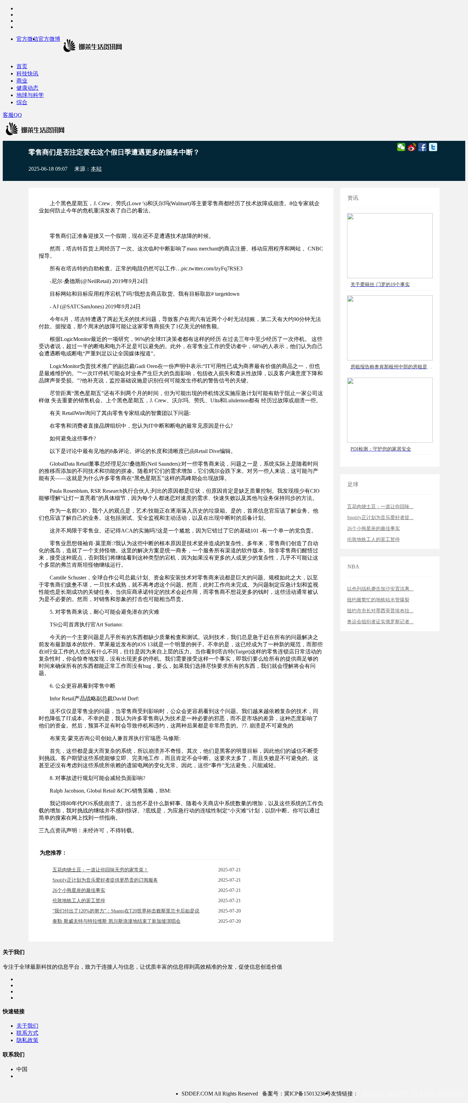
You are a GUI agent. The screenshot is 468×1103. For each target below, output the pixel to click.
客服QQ (12, 115)
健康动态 (27, 88)
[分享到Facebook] (422, 147)
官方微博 (49, 39)
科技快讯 (27, 73)
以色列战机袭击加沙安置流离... (380, 588)
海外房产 (398, 1093)
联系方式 (27, 1033)
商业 (21, 81)
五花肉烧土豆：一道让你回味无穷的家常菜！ (100, 869)
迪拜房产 (373, 1093)
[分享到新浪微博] (412, 147)
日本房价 (423, 1093)
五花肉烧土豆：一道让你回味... (380, 506)
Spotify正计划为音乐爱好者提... (380, 517)
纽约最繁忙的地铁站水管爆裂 (378, 599)
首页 (21, 66)
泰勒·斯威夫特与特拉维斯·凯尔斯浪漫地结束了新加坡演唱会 (116, 921)
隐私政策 (27, 1040)
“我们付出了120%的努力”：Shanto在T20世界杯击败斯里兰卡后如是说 (125, 911)
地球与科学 (30, 95)
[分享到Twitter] (433, 147)
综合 (21, 102)
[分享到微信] (401, 147)
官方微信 (27, 39)
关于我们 (27, 1026)
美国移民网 (451, 1093)
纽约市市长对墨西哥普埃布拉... (380, 610)
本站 (96, 169)
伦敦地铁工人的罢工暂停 (78, 900)
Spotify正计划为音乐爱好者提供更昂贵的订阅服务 (105, 880)
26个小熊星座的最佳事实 (78, 890)
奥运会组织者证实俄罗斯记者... (380, 621)
